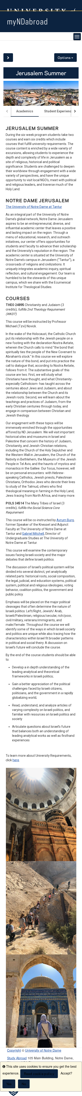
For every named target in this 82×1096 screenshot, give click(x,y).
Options (64, 57)
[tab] (25, 111)
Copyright (14, 1050)
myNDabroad (27, 21)
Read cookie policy (39, 1074)
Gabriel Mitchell (33, 533)
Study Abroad (17, 1058)
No (24, 1084)
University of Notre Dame (43, 1050)
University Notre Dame (41, 5)
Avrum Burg (65, 520)
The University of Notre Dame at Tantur (34, 207)
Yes (9, 1084)
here (16, 760)
